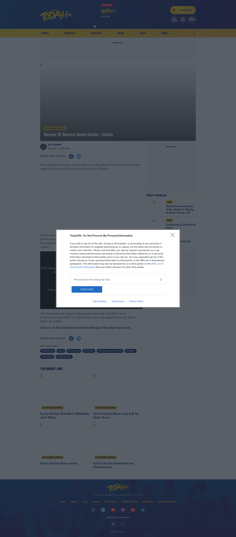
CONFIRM (86, 289)
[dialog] (118, 268)
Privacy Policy (136, 301)
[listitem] (118, 279)
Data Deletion (100, 301)
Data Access (118, 301)
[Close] (173, 236)
